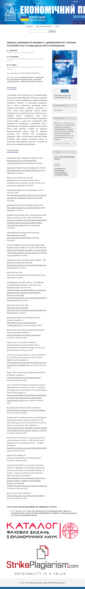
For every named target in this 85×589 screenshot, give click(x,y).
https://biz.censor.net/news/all (17, 308)
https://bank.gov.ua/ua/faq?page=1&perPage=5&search (26, 410)
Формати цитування (63, 143)
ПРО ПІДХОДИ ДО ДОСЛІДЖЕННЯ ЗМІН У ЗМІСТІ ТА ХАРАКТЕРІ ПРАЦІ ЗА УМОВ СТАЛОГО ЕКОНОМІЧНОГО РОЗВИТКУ (41, 512)
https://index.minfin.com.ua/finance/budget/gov (24, 335)
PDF (65, 91)
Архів (57, 26)
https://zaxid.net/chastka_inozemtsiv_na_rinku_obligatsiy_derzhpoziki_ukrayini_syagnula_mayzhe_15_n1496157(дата (27, 252)
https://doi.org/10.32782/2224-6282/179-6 (25, 73)
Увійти (75, 1)
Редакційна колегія (44, 26)
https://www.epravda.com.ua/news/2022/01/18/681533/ (26, 496)
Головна (29, 26)
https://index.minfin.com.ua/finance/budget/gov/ (24, 170)
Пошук (52, 31)
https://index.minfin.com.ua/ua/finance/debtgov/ (24, 208)
